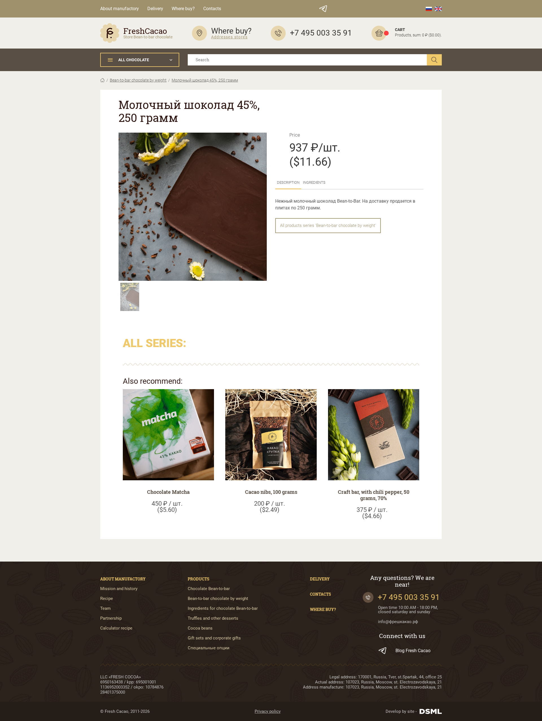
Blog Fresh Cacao (412, 650)
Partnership (111, 618)
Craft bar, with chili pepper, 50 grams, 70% (373, 495)
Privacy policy (268, 711)
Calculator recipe (116, 628)
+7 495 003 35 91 (409, 597)
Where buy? (183, 8)
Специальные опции (209, 648)
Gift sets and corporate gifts (214, 638)
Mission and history (118, 589)
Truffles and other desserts (213, 618)
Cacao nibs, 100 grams (271, 492)
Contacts (212, 8)
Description (288, 182)
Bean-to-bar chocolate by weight (138, 80)
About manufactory (119, 8)
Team (105, 608)
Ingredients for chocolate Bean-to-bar (223, 608)
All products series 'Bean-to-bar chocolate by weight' (328, 225)
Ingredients (314, 182)
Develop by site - (401, 711)
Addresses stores (229, 37)
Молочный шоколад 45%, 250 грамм (205, 80)
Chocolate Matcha (168, 492)
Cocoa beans (200, 628)
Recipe (106, 599)
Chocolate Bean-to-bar (209, 589)
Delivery (155, 8)
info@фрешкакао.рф (398, 622)
